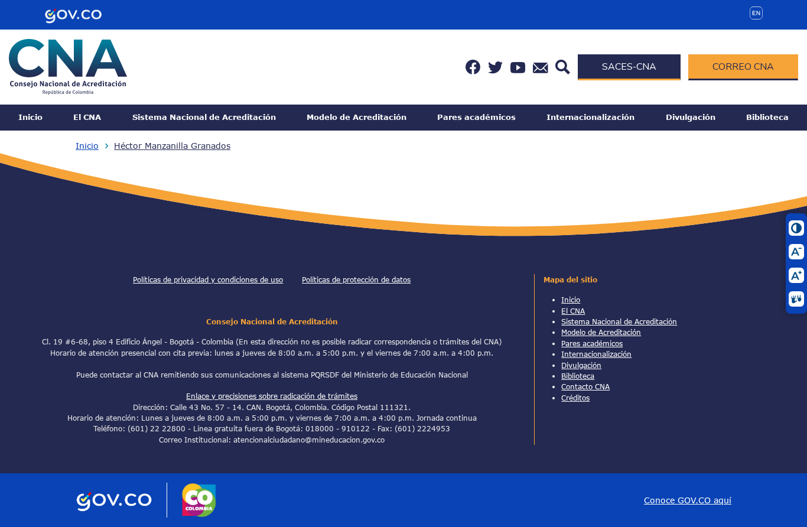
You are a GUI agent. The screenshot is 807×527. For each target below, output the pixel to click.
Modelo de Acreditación (356, 117)
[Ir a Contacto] (540, 67)
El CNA (87, 117)
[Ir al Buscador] (562, 66)
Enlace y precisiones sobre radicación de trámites (271, 396)
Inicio (30, 117)
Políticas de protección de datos (356, 279)
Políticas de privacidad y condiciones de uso (208, 279)
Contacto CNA (585, 386)
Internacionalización (590, 117)
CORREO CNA (743, 66)
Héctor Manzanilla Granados (172, 146)
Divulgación (690, 117)
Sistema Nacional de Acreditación (204, 117)
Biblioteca (767, 117)
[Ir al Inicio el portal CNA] (68, 66)
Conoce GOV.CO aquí (687, 500)
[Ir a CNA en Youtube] (517, 67)
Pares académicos (476, 117)
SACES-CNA (629, 66)
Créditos (575, 397)
